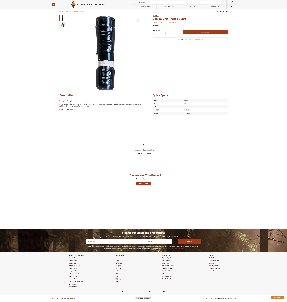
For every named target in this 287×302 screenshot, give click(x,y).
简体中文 (118, 276)
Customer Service (214, 260)
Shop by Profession (74, 276)
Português (118, 263)
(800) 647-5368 (57, 298)
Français (118, 266)
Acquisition (212, 271)
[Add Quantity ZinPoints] (167, 33)
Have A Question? (66, 109)
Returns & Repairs (74, 266)
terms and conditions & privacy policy (174, 248)
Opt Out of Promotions (169, 271)
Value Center (73, 287)
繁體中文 (118, 279)
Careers (211, 263)
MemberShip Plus (167, 279)
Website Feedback (214, 268)
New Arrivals (72, 284)
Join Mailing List (167, 268)
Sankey (156, 16)
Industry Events (213, 266)
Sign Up (190, 241)
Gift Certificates (167, 276)
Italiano (117, 271)
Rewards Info (73, 268)
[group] (62, 18)
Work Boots (69, 11)
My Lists (216, 6)
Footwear (62, 11)
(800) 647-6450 (72, 298)
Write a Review (143, 183)
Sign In (192, 6)
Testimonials (72, 263)
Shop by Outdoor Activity (76, 281)
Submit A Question (142, 153)
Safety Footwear (78, 11)
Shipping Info (73, 260)
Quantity (156, 30)
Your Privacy (166, 263)
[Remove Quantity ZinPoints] (154, 33)
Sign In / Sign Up (167, 258)
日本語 (117, 273)
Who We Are (72, 258)
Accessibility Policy (168, 266)
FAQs (163, 273)
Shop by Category (74, 273)
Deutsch (118, 268)
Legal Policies (166, 260)
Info (116, 258)
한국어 (117, 281)
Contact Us (212, 258)
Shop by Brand (73, 279)
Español (117, 260)
